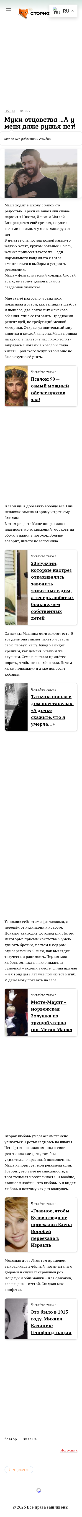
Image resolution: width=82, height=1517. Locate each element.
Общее (10, 111)
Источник (68, 1450)
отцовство (20, 1469)
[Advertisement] (41, 70)
